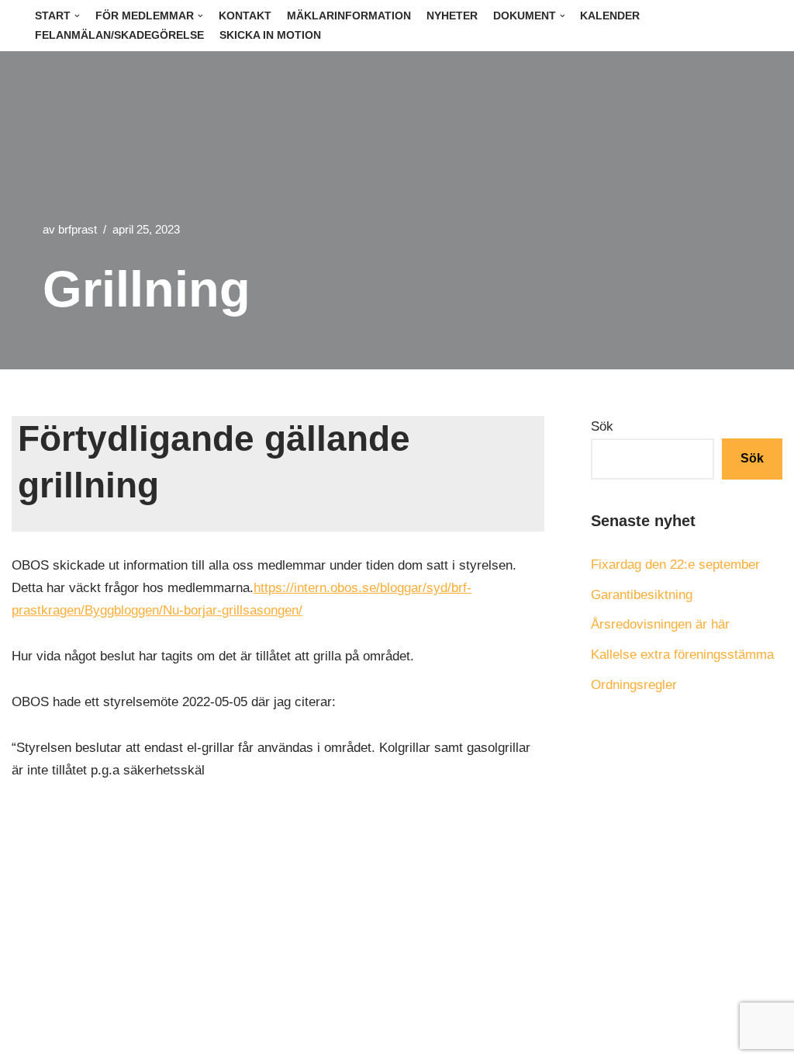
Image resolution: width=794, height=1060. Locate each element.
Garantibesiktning (641, 594)
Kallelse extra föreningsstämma (682, 654)
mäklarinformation (349, 16)
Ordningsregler (634, 684)
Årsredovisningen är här (660, 624)
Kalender (610, 16)
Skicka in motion (270, 35)
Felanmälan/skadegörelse (119, 35)
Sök (602, 426)
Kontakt (245, 16)
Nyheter (452, 16)
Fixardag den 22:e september (675, 564)
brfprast (77, 229)
